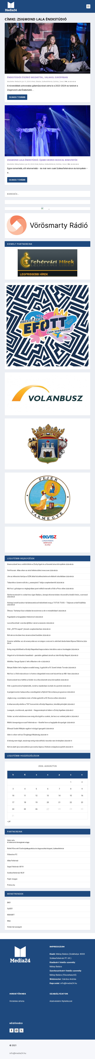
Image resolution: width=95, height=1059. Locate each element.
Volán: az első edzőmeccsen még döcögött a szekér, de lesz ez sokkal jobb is (39, 716)
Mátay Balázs (19, 164)
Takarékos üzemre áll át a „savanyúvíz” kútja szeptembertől (31, 583)
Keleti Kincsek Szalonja (16, 848)
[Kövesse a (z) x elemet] (21, 1030)
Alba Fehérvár (12, 861)
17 (13, 802)
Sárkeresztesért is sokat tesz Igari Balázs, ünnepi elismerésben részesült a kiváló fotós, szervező (47, 595)
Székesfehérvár (47, 81)
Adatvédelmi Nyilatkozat (61, 1001)
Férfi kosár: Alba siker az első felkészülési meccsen (28, 570)
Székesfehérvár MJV (15, 873)
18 (25, 802)
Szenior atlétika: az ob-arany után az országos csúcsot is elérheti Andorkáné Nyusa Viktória (45, 641)
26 (36, 809)
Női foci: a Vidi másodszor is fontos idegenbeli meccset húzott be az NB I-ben (39, 674)
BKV (9, 903)
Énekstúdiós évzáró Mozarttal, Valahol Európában (37, 77)
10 (13, 796)
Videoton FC (12, 854)
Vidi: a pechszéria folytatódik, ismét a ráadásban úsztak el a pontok (35, 686)
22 (71, 802)
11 (25, 796)
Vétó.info (11, 840)
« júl (8, 821)
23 (82, 802)
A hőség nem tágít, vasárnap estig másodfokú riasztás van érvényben (35, 741)
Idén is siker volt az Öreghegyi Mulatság (23, 735)
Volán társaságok (14, 927)
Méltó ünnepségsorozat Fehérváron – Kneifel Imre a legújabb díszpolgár (37, 723)
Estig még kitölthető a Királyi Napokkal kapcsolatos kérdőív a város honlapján (39, 649)
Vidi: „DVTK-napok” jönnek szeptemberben (24, 629)
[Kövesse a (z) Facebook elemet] (11, 1030)
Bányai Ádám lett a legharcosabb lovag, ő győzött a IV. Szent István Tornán (37, 668)
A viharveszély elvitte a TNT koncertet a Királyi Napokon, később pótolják (37, 704)
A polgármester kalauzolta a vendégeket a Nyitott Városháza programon (37, 692)
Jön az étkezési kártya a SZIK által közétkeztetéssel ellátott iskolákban (36, 576)
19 (36, 802)
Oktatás (38, 81)
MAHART (11, 915)
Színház (56, 81)
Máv (9, 921)
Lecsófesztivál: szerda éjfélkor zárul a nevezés (26, 623)
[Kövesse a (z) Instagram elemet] (16, 1030)
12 (36, 796)
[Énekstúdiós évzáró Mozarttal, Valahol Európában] (47, 48)
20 (48, 802)
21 (59, 802)
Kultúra (41, 164)
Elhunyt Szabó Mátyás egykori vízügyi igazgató (26, 729)
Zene (61, 81)
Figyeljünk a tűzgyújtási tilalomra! (21, 617)
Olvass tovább (17, 97)
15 (71, 796)
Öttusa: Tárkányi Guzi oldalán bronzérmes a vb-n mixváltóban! (32, 611)
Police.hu (11, 885)
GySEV (9, 909)
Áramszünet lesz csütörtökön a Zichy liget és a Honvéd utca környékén (36, 564)
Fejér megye (12, 879)
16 (82, 796)
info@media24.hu (68, 983)
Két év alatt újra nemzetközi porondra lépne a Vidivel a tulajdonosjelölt (36, 747)
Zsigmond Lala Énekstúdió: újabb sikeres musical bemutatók (42, 160)
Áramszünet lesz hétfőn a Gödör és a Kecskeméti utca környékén (33, 680)
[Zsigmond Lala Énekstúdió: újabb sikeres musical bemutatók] (47, 130)
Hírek (33, 81)
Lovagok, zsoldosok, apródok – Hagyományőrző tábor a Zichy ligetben (36, 710)
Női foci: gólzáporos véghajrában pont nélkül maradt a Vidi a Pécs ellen (36, 589)
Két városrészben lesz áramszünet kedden (24, 635)
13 (48, 796)
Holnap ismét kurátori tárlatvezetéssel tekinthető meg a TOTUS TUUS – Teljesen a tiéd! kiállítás (46, 603)
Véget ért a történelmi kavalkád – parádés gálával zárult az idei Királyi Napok (38, 655)
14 (59, 796)
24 (13, 809)
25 (25, 809)
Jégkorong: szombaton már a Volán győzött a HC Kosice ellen (32, 698)
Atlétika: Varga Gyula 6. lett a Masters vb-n (24, 662)
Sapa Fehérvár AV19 (15, 867)
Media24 (18, 81)
